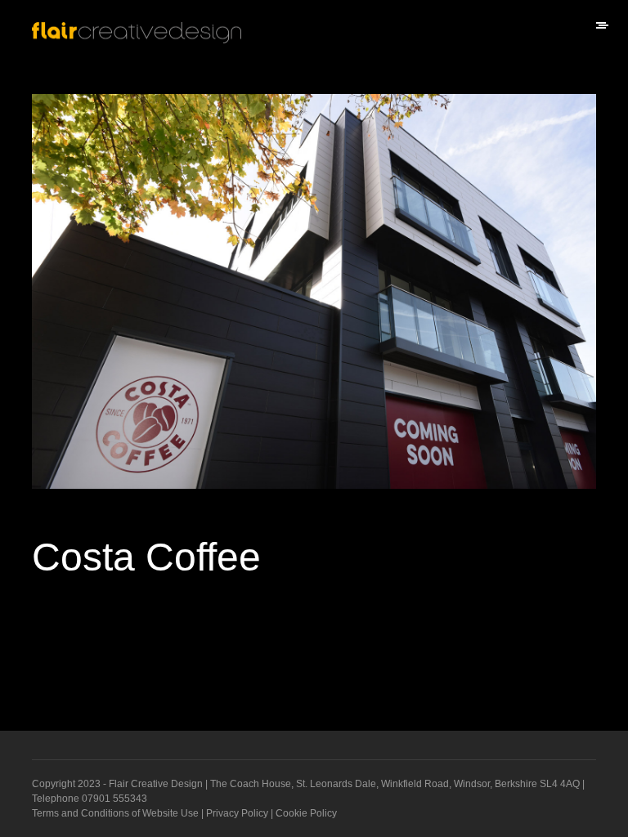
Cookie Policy (306, 813)
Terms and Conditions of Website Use (115, 813)
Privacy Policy (237, 813)
